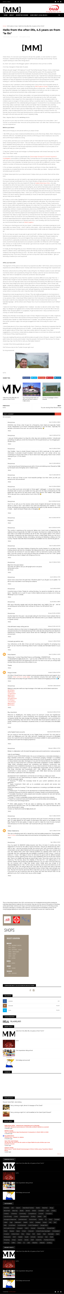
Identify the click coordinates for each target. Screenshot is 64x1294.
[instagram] (60, 1)
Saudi (26, 1237)
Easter (39, 1216)
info (50, 1222)
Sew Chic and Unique (11, 1141)
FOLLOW (58, 1005)
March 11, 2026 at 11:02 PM (54, 815)
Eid (45, 1216)
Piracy (28, 1234)
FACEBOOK (10, 1001)
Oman (24, 1231)
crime (16, 1216)
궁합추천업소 (11, 696)
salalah (20, 1237)
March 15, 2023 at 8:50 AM (54, 463)
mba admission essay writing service (18, 626)
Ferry (50, 1219)
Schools (33, 1237)
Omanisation (56, 1231)
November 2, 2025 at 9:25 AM (54, 685)
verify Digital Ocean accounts (16, 732)
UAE (28, 1242)
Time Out (6, 1242)
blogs (51, 1207)
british (34, 1210)
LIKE (59, 1001)
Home (4, 1)
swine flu (38, 1239)
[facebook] (55, 1)
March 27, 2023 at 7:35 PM (54, 562)
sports (20, 1239)
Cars (47, 1210)
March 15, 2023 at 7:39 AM (54, 448)
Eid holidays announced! (23, 1060)
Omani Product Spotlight (43, 1231)
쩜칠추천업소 (11, 692)
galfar (5, 1222)
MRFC (26, 1228)
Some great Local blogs (38, 15)
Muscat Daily (41, 1228)
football (57, 1219)
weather (34, 1242)
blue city (14, 1210)
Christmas (14, 1213)
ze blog (49, 1242)
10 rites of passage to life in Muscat (50, 398)
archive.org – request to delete (14, 1137)
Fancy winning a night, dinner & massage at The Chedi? (26, 1105)
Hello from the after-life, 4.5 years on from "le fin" (11, 398)
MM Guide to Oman (12, 26)
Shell (51, 1237)
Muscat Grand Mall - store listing (12, 1102)
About (8, 1)
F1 (45, 1219)
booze (28, 1210)
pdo (23, 1234)
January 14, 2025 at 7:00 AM (54, 641)
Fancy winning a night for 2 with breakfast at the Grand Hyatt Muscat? (30, 1112)
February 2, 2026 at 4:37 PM (54, 748)
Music (5, 1231)
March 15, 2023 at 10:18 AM (54, 486)
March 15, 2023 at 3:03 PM (54, 545)
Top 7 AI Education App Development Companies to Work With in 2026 (26, 1132)
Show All (59, 1153)
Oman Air (31, 1231)
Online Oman (15, 1234)
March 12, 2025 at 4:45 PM (54, 654)
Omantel (6, 1234)
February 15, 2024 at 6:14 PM (54, 626)
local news (12, 1225)
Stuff (32, 1239)
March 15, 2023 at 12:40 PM (54, 527)
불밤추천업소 (11, 695)
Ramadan (51, 1234)
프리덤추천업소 (12, 693)
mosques (19, 1228)
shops (14, 1239)
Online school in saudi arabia (21, 677)
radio (38, 1234)
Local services (22, 1225)
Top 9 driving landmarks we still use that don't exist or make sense (30, 399)
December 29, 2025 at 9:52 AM (53, 731)
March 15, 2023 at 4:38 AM (54, 422)
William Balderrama (13, 831)
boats (21, 1210)
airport (18, 1207)
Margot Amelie (12, 672)
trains (19, 1242)
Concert (41, 1213)
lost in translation (33, 1225)
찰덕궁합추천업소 (12, 698)
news (18, 1231)
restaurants (7, 1237)
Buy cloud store (12, 712)
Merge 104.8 (44, 1225)
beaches (44, 1207)
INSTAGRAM (10, 1005)
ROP (14, 1237)
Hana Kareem (12, 654)
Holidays (38, 1222)
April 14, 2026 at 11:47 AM (55, 830)
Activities (6, 1207)
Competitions (32, 1213)
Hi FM (31, 1222)
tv (24, 1242)
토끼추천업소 (11, 700)
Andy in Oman (9, 1147)
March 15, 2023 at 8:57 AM (54, 474)
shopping (6, 1239)
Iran (55, 1222)
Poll (34, 1234)
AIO (13, 1207)
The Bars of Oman (49, 1239)
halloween (18, 1222)
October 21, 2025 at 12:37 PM (54, 672)
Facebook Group (9, 19)
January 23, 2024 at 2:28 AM (54, 613)
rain (44, 1234)
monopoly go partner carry (15, 641)
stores (26, 1239)
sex (46, 1237)
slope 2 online (12, 835)
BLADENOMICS (9, 1136)
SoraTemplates (12, 1291)
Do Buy (33, 1216)
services (40, 1237)
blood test (7, 1210)
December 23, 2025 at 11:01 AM (53, 712)
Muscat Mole (50, 1228)
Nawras (12, 1231)
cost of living (7, 1216)
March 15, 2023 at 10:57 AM (54, 517)
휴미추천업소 (11, 690)
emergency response (10, 1219)
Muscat (33, 1228)
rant (57, 1234)
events (41, 1219)
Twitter (9, 1010)
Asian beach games (28, 1207)
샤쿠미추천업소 (12, 701)
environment (32, 1219)
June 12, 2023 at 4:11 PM (55, 577)
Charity (53, 1210)
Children (6, 1213)
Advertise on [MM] (22, 15)
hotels (44, 1222)
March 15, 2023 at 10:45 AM (54, 501)
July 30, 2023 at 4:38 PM (55, 601)
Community (22, 1213)
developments (24, 1216)
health (25, 1222)
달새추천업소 (11, 705)
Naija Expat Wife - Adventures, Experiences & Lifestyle (22, 1125)
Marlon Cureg (9, 1131)
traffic (13, 1242)
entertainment (23, 1219)
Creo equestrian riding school (24, 1050)
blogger (58, 413)
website (42, 1242)
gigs (11, 1222)
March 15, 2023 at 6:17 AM (54, 435)
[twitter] (58, 1)
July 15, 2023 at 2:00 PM (55, 588)
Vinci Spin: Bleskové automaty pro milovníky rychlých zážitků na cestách (27, 1127)
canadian (41, 1210)
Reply (9, 430)
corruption (49, 1213)
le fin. (17, 1040)
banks (38, 1207)
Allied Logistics (28, 222)
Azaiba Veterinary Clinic (42, 183)
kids (5, 1225)
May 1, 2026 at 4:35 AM (55, 842)
